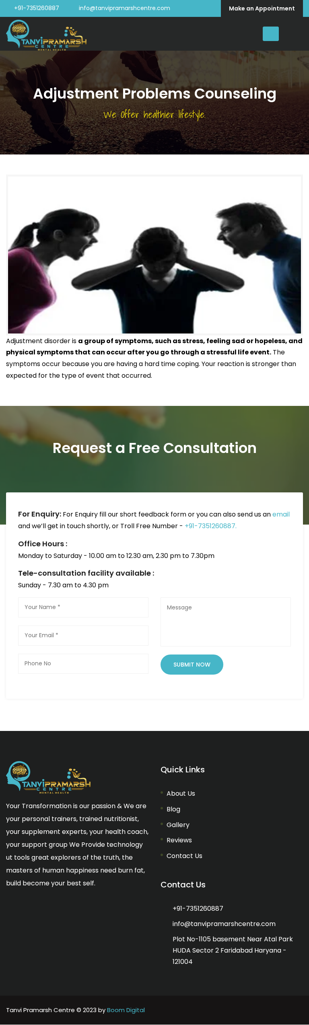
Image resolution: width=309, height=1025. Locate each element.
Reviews (179, 840)
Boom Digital (126, 1010)
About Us (181, 793)
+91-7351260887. (211, 526)
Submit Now (191, 665)
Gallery (178, 824)
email (281, 514)
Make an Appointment (262, 8)
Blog (173, 809)
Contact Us (184, 855)
